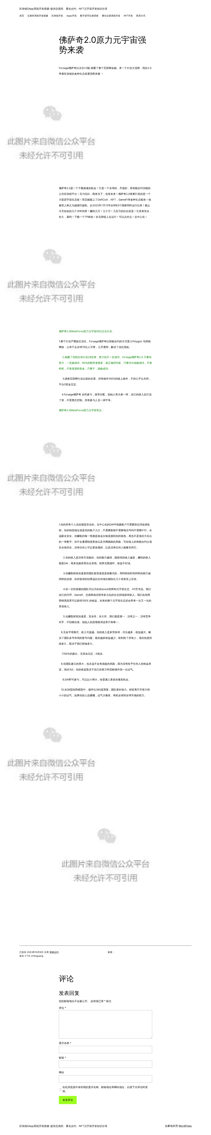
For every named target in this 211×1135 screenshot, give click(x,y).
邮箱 (62, 1057)
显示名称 (65, 1043)
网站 (61, 1072)
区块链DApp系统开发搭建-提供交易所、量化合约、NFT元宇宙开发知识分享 (63, 8)
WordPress (185, 1125)
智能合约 (54, 952)
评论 (62, 1007)
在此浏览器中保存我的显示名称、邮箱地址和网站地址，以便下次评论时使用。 (105, 1089)
